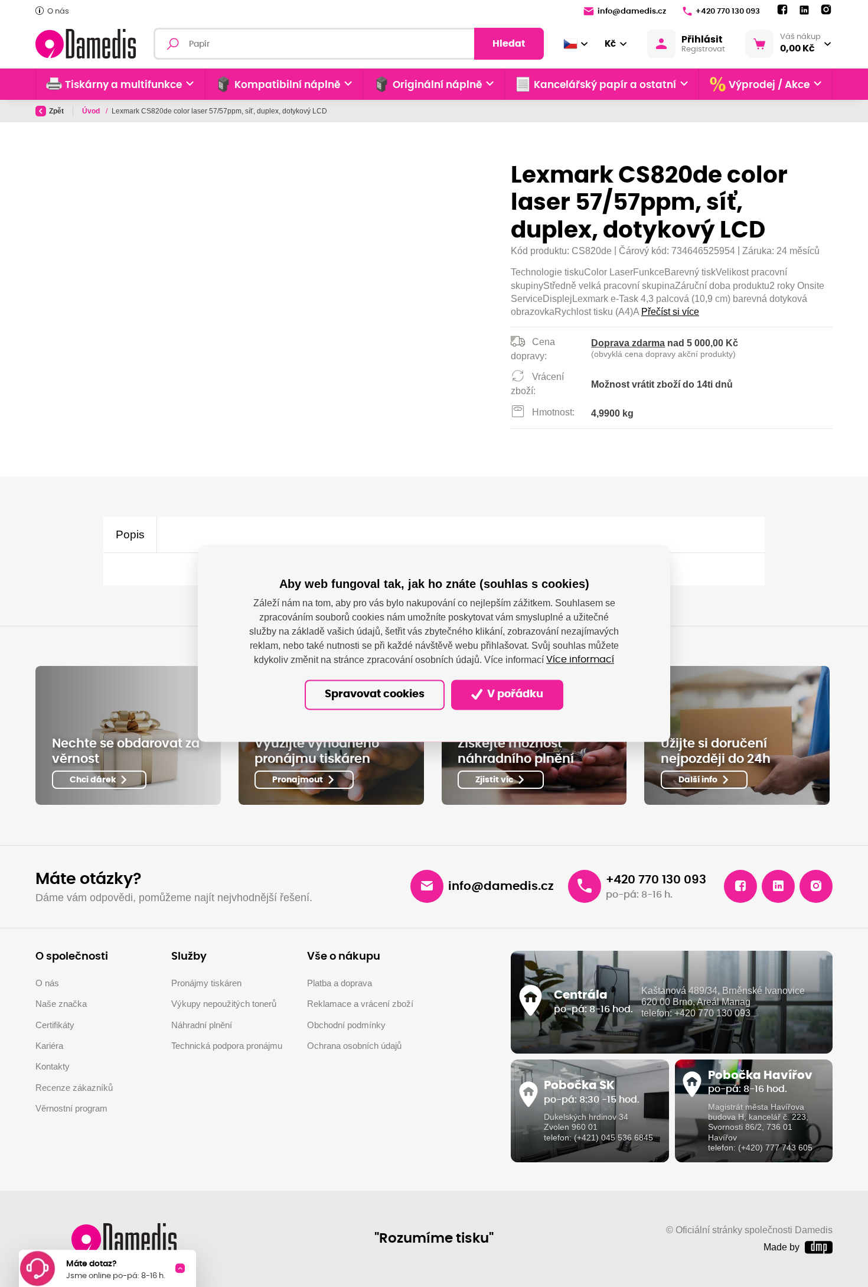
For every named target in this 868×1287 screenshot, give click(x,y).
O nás (58, 11)
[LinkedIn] (804, 10)
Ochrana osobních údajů (354, 1046)
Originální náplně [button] (437, 85)
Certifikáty (54, 1025)
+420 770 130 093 (728, 11)
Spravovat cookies (375, 695)
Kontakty (52, 1066)
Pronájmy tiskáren (206, 983)
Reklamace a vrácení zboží (360, 1004)
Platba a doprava (339, 983)
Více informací (580, 660)
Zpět (56, 111)
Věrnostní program (71, 1108)
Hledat (509, 43)
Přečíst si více (670, 312)
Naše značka (61, 1004)
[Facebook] (782, 10)
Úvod (92, 111)
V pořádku (514, 695)
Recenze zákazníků (74, 1088)
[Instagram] (826, 10)
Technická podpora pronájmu (226, 1046)
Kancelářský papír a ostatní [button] (605, 85)
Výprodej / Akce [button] (769, 85)
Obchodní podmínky (346, 1025)
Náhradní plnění (201, 1025)
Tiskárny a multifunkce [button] (123, 85)
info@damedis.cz (632, 11)
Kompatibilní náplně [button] (287, 85)
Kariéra (49, 1046)
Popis (130, 534)
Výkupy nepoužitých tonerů (223, 1004)
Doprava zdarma (628, 343)
